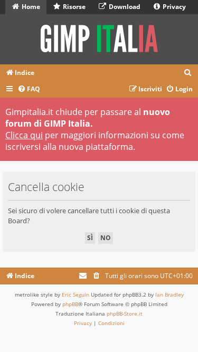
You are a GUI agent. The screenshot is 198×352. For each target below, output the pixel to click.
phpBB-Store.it (125, 313)
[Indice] (99, 39)
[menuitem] (188, 73)
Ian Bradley (169, 294)
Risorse (73, 6)
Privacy (173, 6)
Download (123, 6)
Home (30, 6)
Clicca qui (24, 135)
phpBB (70, 304)
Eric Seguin (75, 294)
